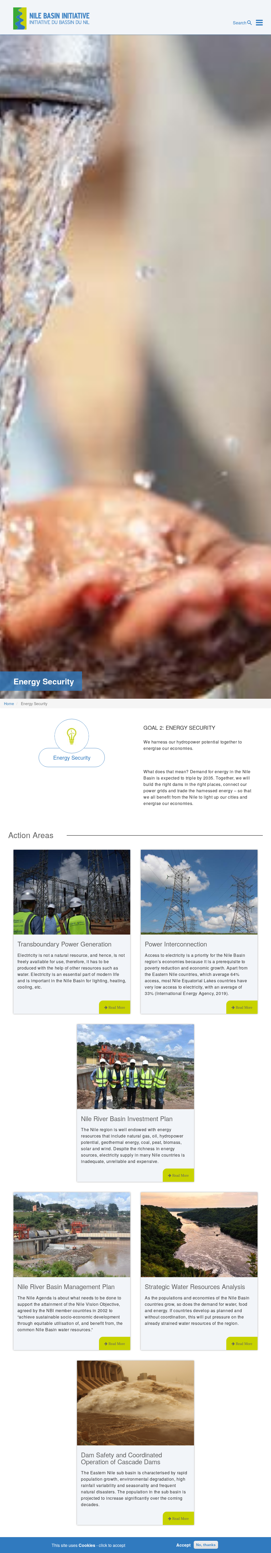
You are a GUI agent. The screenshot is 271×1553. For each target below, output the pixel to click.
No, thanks (206, 1545)
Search (239, 23)
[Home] (51, 18)
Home (9, 703)
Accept (183, 1545)
